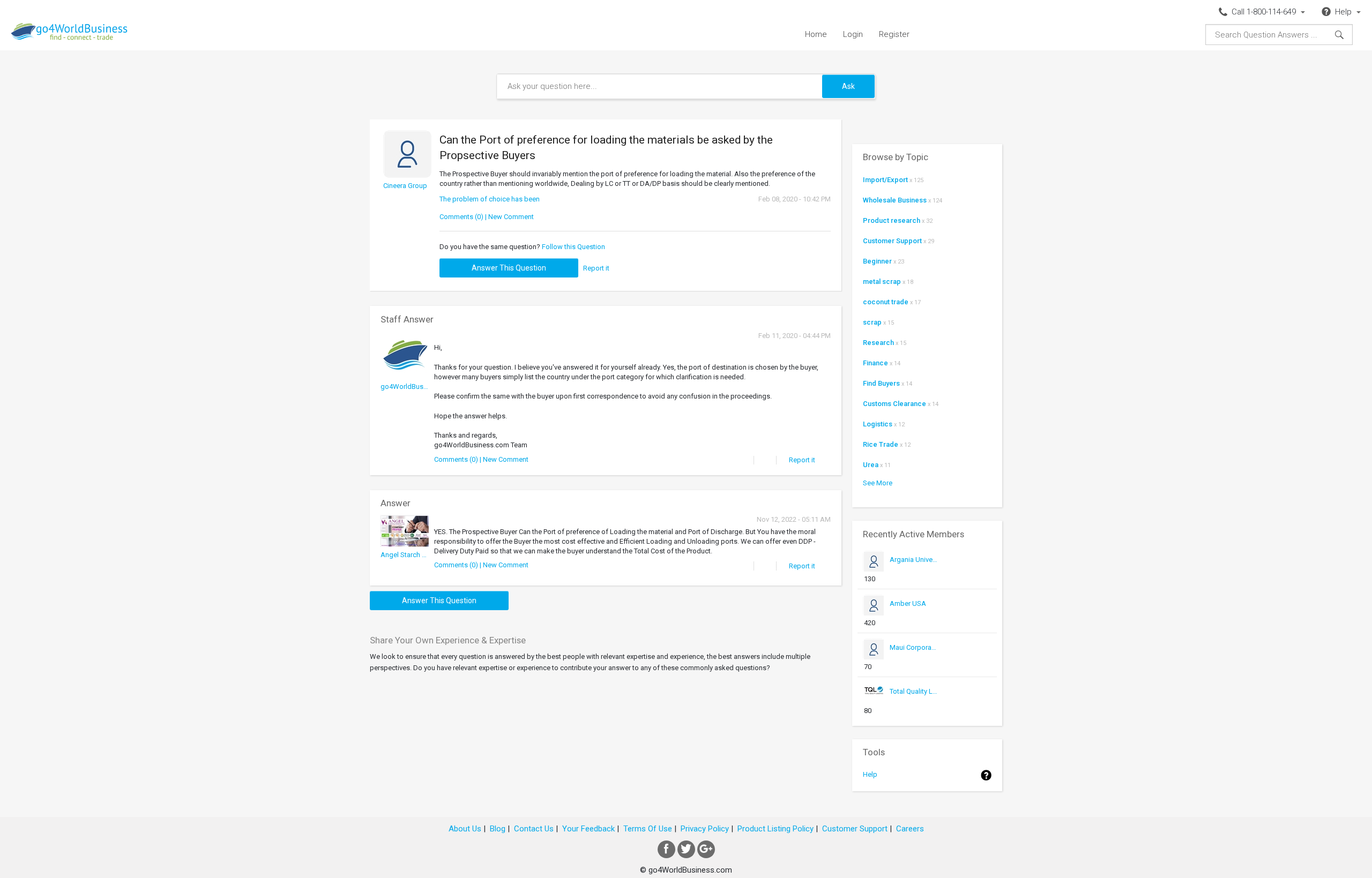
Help (870, 774)
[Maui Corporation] (914, 658)
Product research (891, 220)
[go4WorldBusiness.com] (405, 397)
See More (877, 483)
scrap (872, 322)
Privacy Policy (705, 829)
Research (878, 343)
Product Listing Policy (775, 829)
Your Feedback (588, 829)
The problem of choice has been (489, 199)
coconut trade (885, 302)
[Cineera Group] (407, 196)
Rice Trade (880, 444)
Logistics (877, 424)
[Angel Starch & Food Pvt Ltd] (405, 565)
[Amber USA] (914, 614)
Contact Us (534, 829)
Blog (497, 829)
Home (816, 34)
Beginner (877, 261)
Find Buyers (881, 383)
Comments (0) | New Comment (486, 217)
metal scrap (882, 281)
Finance (875, 363)
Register (894, 34)
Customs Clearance (894, 404)
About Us (465, 829)
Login (853, 34)
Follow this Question (573, 247)
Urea (870, 465)
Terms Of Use (647, 829)
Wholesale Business (895, 200)
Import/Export (885, 180)
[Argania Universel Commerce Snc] (914, 570)
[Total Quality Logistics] (914, 701)
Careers (910, 829)
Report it (596, 268)
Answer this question (509, 268)
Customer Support (892, 241)
